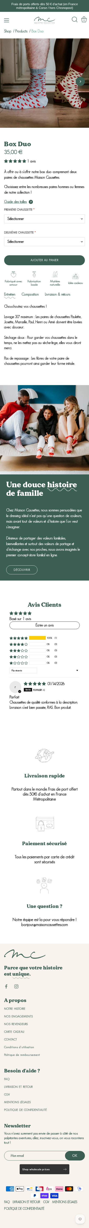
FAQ (7, 1079)
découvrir (22, 569)
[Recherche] (75, 19)
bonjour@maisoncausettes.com (44, 924)
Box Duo (37, 31)
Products (21, 31)
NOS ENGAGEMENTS (18, 1016)
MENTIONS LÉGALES (17, 1102)
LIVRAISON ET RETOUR (18, 1086)
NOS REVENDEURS (16, 1024)
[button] (8, 81)
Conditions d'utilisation (19, 1047)
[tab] (9, 294)
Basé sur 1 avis (20, 619)
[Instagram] (16, 986)
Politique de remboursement (22, 1054)
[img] (35, 684)
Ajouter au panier (45, 260)
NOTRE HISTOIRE (14, 1008)
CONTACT (10, 1039)
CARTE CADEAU (14, 1031)
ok (75, 1155)
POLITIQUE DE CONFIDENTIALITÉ (25, 1109)
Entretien (9, 294)
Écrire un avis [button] (45, 625)
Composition (30, 294)
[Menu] (6, 20)
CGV (7, 1094)
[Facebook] (6, 986)
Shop (7, 31)
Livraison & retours (57, 294)
